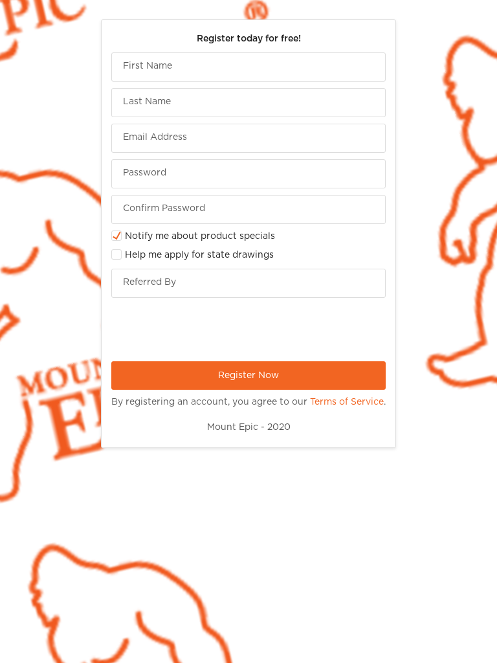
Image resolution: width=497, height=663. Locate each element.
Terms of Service (347, 402)
